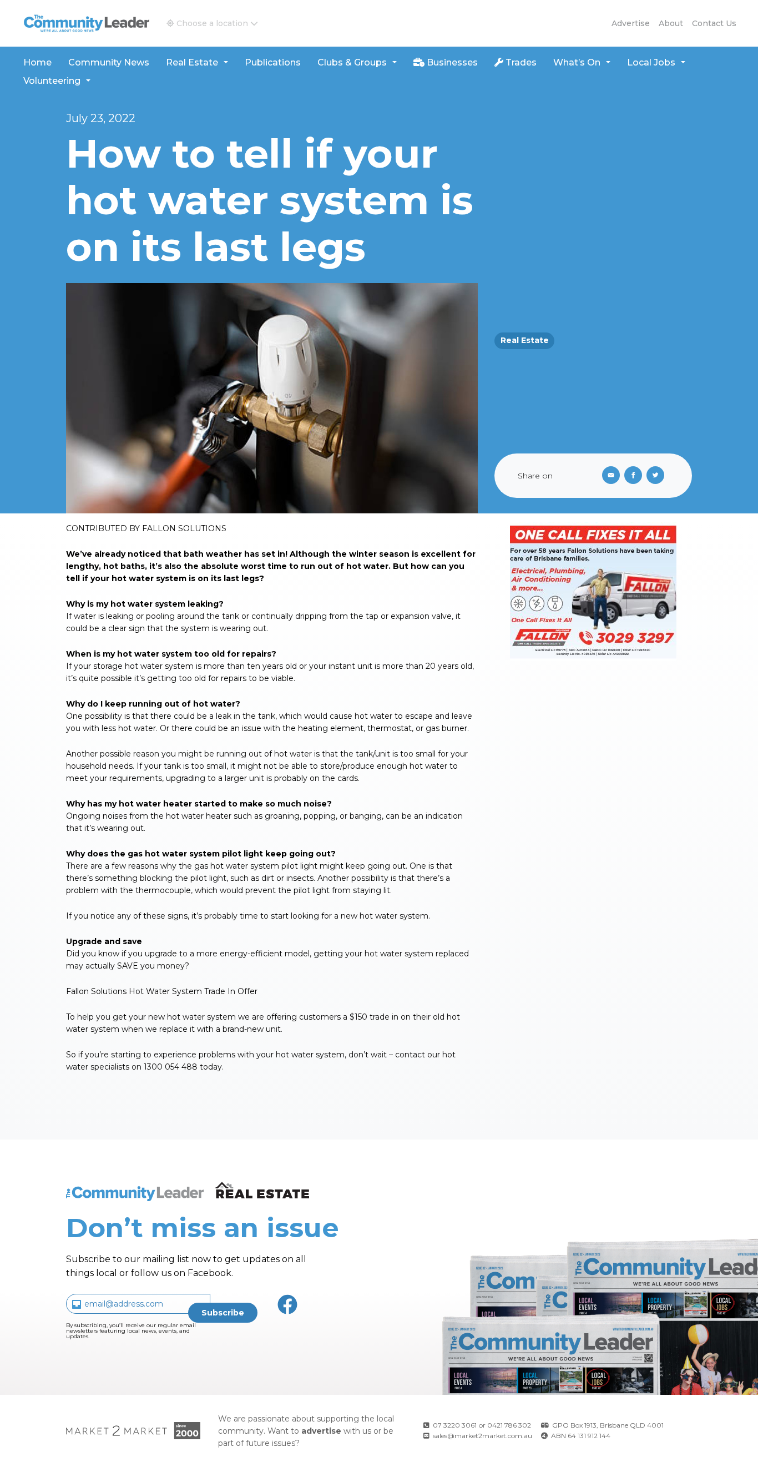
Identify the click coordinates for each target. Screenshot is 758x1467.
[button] (212, 23)
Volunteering (51, 80)
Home (37, 62)
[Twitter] (657, 476)
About (671, 23)
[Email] (608, 476)
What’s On (576, 62)
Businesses (451, 62)
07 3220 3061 (455, 1425)
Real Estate (192, 62)
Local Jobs (651, 62)
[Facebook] (635, 476)
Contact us (714, 23)
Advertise (631, 23)
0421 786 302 (509, 1425)
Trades (520, 62)
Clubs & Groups (352, 62)
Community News (108, 62)
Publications (273, 62)
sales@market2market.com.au (482, 1435)
